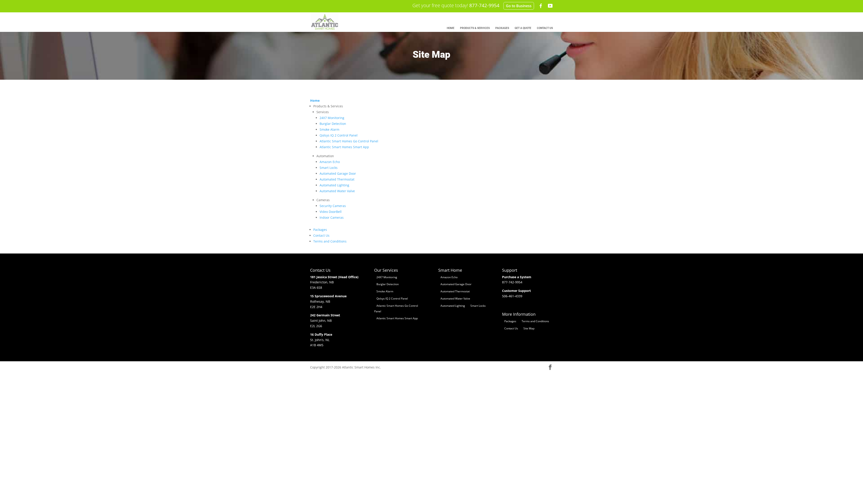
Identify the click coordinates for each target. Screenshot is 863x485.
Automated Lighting (334, 185)
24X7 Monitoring (332, 118)
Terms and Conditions (330, 241)
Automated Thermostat (337, 179)
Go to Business (519, 5)
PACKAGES (502, 28)
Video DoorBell (331, 211)
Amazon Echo (330, 162)
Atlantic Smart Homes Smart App (344, 147)
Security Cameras (333, 206)
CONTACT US (545, 28)
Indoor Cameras (332, 217)
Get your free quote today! (455, 5)
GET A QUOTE (523, 28)
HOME (450, 28)
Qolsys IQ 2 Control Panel (339, 135)
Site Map (528, 328)
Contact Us (321, 235)
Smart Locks (329, 167)
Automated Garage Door (338, 173)
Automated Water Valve (337, 191)
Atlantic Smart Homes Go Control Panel (349, 141)
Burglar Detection (333, 123)
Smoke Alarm (329, 129)
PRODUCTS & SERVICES (475, 28)
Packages (320, 229)
